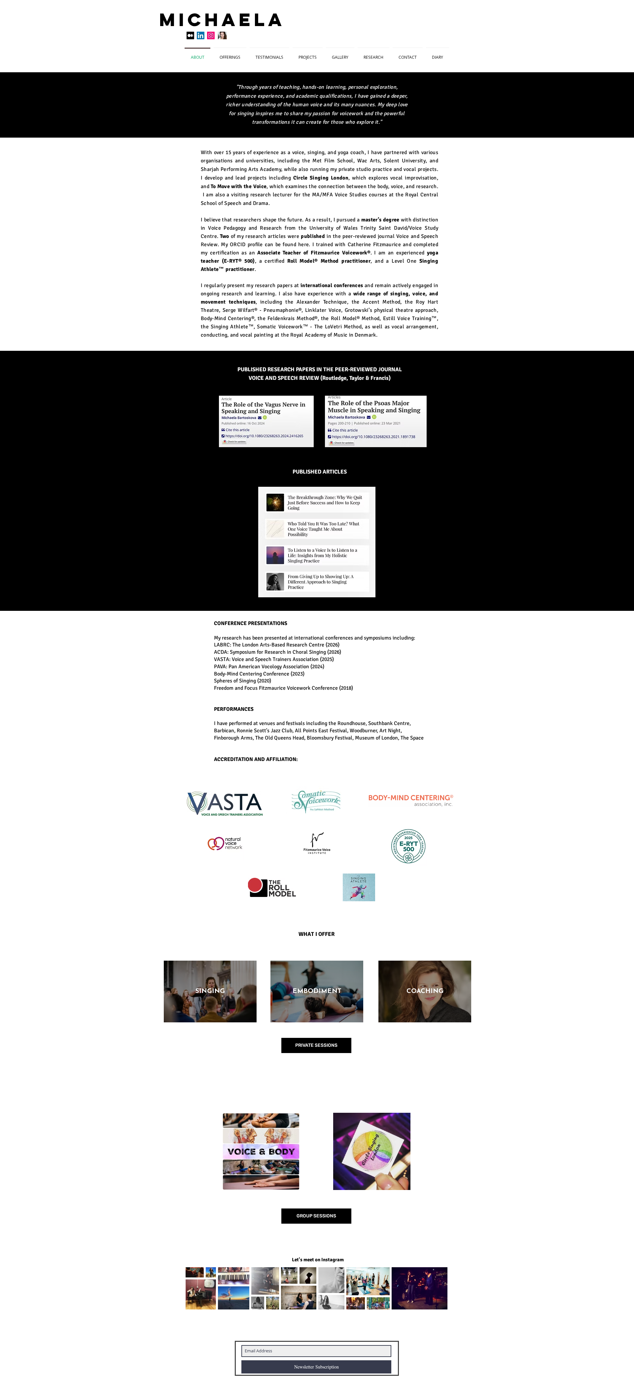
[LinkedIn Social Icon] (200, 35)
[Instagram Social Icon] (211, 35)
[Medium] (190, 35)
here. (304, 244)
